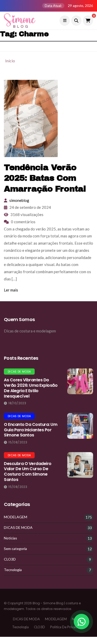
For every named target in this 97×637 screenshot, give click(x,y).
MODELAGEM (15, 517)
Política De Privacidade (67, 627)
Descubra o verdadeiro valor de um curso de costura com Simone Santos (27, 472)
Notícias (10, 538)
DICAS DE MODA (19, 371)
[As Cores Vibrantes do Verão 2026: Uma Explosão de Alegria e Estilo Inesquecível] (80, 381)
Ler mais (11, 290)
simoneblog (19, 200)
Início (10, 60)
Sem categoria (15, 549)
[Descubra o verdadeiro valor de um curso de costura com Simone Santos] (80, 465)
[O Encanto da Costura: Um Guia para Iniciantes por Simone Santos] (80, 426)
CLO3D (10, 559)
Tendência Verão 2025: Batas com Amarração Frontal (45, 178)
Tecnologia (13, 570)
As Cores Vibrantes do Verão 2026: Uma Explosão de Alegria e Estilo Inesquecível (30, 388)
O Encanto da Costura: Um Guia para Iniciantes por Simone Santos (30, 429)
